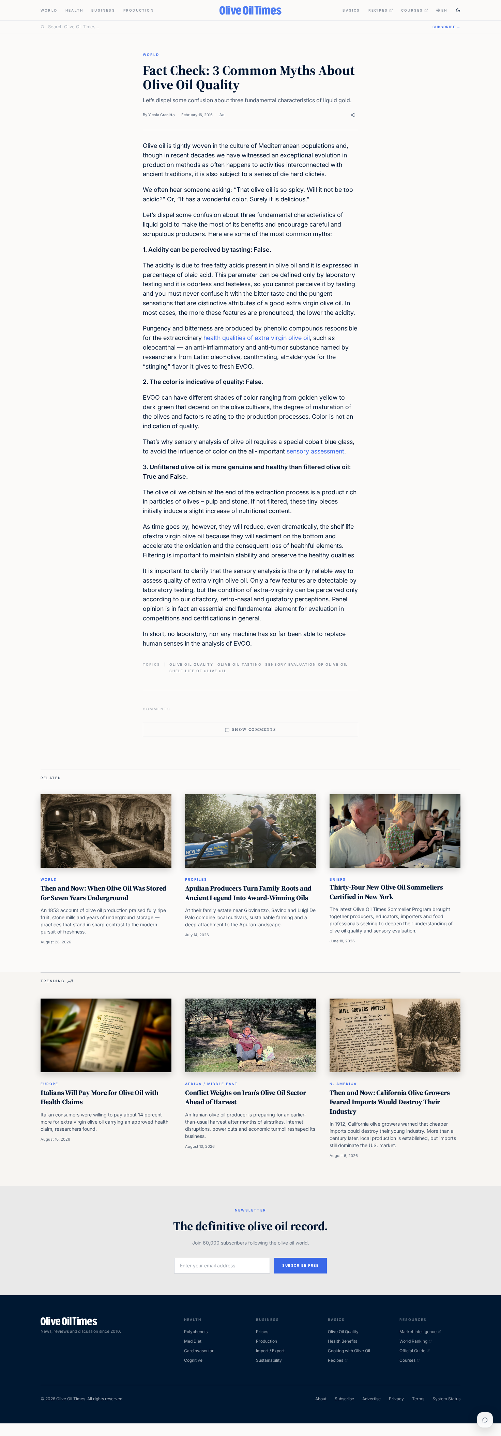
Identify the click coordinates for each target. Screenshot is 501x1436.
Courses (412, 10)
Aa (222, 115)
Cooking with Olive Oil (349, 1350)
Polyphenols (196, 1331)
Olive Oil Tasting (239, 664)
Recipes (378, 10)
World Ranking (413, 1341)
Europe (49, 1084)
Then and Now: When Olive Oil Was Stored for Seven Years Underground (103, 892)
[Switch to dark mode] (458, 10)
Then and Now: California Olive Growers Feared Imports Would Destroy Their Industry (390, 1102)
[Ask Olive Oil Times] (484, 1419)
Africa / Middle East (211, 1084)
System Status (446, 1398)
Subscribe (344, 1398)
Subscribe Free (300, 1265)
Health (74, 10)
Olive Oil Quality (191, 664)
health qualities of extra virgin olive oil (256, 337)
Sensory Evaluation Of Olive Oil (306, 664)
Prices (262, 1331)
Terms (418, 1398)
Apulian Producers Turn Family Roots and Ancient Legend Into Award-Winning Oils (248, 892)
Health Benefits (342, 1341)
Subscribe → (446, 27)
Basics (351, 10)
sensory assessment (315, 451)
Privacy (396, 1398)
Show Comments (254, 729)
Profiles (196, 879)
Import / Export (270, 1350)
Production (138, 10)
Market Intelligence (418, 1331)
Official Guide (412, 1350)
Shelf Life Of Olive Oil (197, 671)
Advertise (371, 1398)
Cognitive (193, 1360)
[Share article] (353, 115)
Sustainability (269, 1360)
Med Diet (192, 1341)
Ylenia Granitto (161, 114)
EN (444, 10)
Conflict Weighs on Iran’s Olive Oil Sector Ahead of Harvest (245, 1097)
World (49, 10)
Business (103, 10)
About (321, 1398)
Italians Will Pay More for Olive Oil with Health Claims (99, 1097)
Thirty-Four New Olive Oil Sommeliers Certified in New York (386, 891)
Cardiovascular (199, 1350)
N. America (343, 1084)
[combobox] (236, 27)
